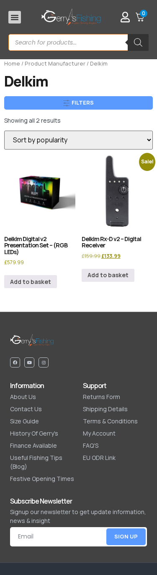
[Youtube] (29, 362)
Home (12, 63)
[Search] (138, 42)
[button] (14, 17)
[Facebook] (15, 362)
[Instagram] (44, 362)
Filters (82, 102)
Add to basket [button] (30, 282)
